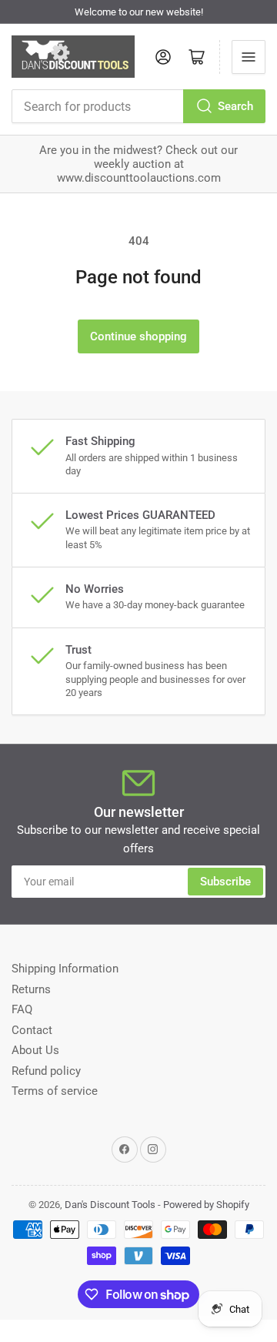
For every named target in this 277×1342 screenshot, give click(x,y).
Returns (31, 989)
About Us (35, 1050)
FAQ (22, 1009)
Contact (32, 1030)
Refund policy (46, 1071)
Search (235, 106)
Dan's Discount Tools (110, 1204)
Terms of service (55, 1091)
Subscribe (225, 882)
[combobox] (138, 106)
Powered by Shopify (206, 1204)
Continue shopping (138, 336)
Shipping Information (65, 969)
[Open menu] (248, 57)
